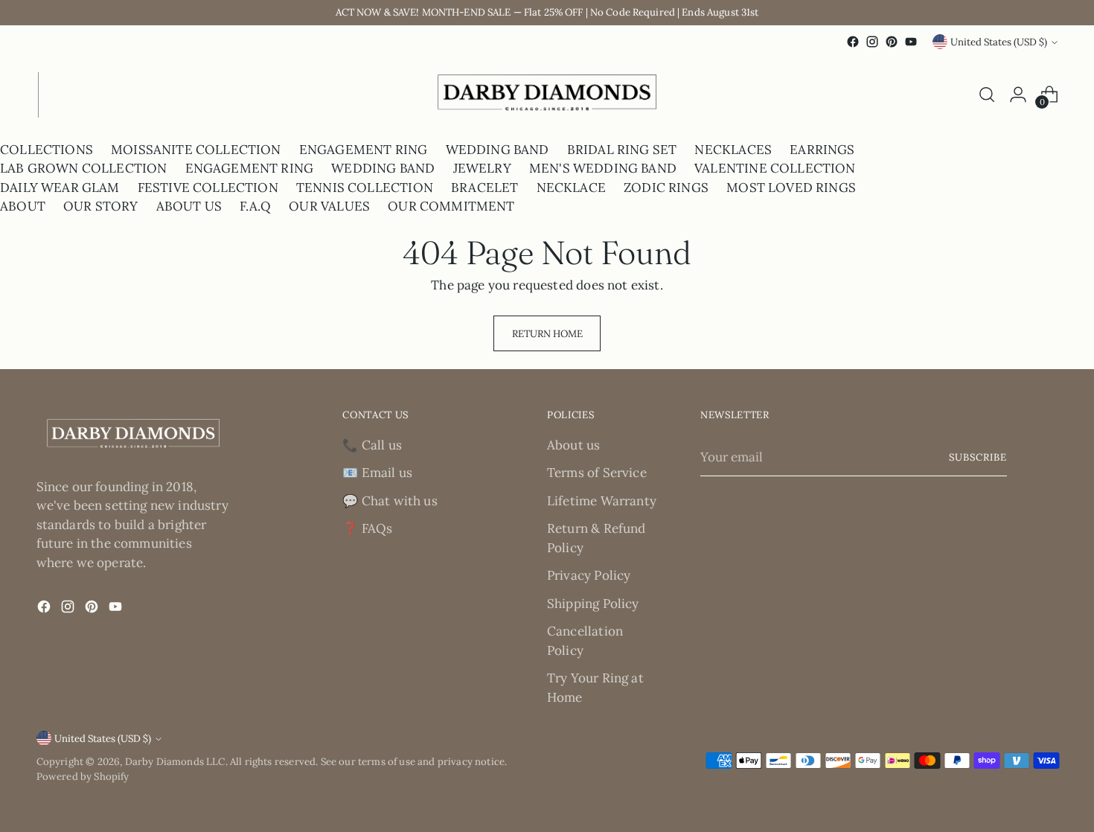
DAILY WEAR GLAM (60, 187)
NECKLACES (733, 149)
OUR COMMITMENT (451, 206)
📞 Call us (372, 445)
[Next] (50, 95)
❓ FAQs (367, 528)
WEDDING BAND (497, 149)
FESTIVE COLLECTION (208, 187)
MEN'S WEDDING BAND (602, 168)
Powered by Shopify (82, 776)
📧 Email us (377, 472)
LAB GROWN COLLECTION (83, 168)
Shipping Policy (593, 603)
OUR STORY (100, 206)
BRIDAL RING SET (622, 149)
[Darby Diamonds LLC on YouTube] (911, 41)
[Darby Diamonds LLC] (547, 95)
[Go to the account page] (1018, 94)
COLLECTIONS (46, 149)
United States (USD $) (998, 42)
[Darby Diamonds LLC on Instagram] (872, 41)
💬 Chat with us (389, 501)
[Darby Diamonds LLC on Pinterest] (891, 41)
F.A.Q (255, 206)
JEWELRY (482, 168)
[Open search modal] (987, 94)
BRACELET (484, 187)
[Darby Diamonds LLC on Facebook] (853, 41)
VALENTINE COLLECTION (774, 168)
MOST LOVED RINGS (791, 187)
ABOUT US (189, 206)
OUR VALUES (329, 206)
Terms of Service (597, 472)
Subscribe (978, 457)
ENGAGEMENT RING (363, 149)
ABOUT (22, 206)
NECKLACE (571, 187)
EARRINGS (822, 149)
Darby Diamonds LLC (175, 761)
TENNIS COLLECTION (364, 187)
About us (573, 445)
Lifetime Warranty (601, 501)
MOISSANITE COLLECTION (196, 149)
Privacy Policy (588, 575)
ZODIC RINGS (666, 187)
